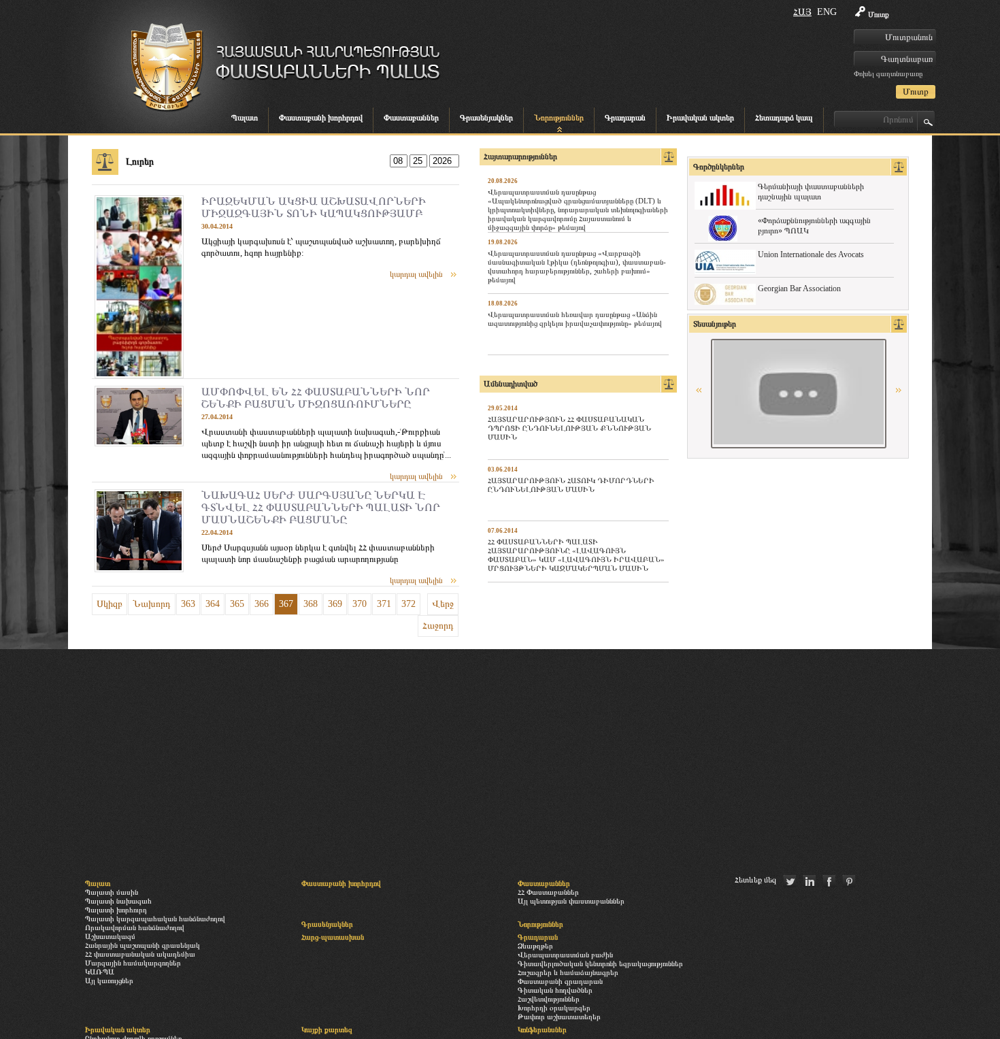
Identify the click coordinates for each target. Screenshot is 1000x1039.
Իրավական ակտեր (700, 117)
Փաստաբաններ (411, 117)
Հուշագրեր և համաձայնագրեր (568, 972)
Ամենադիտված (510, 384)
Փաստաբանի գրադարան (560, 981)
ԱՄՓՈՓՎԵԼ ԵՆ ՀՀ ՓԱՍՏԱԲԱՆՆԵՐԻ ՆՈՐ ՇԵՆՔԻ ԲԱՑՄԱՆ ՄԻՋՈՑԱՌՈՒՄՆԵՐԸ (315, 398)
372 (408, 604)
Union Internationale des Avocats (811, 254)
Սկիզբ (109, 604)
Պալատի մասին (111, 892)
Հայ (802, 12)
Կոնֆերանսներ (542, 1029)
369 (335, 604)
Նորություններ (559, 117)
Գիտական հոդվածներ (555, 990)
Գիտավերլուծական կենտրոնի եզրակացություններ (600, 963)
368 (310, 604)
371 (384, 604)
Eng (827, 12)
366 (261, 604)
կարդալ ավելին (416, 274)
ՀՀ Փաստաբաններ (548, 892)
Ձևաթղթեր (535, 946)
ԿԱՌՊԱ (99, 972)
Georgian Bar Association (799, 288)
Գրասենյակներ (486, 117)
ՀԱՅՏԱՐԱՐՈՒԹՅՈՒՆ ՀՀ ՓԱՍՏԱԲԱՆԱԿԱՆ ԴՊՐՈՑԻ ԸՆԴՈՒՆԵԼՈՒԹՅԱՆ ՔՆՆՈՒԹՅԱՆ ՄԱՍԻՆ (569, 428)
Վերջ (443, 604)
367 (286, 604)
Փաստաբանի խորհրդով (321, 117)
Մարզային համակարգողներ (133, 963)
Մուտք (878, 14)
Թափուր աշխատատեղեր (559, 1016)
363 (188, 604)
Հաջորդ (438, 626)
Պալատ (244, 117)
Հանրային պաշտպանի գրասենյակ (142, 945)
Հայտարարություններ (520, 156)
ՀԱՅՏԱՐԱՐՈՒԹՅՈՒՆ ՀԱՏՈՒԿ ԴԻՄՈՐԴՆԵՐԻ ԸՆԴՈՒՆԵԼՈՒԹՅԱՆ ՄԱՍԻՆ (571, 484)
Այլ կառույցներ (109, 980)
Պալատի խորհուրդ (116, 910)
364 (212, 604)
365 (237, 604)
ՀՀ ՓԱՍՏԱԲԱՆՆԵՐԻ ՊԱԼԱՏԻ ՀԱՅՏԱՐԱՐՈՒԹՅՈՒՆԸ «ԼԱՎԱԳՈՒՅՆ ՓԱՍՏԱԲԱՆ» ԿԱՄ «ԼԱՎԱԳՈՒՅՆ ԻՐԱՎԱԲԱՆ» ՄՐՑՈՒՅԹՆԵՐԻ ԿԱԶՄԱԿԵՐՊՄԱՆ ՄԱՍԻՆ (576, 555)
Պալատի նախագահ (118, 901)
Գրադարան (625, 117)
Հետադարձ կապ (784, 117)
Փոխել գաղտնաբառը (888, 73)
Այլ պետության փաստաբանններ (571, 901)
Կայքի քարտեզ (326, 1029)
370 (359, 604)
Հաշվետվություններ (549, 999)
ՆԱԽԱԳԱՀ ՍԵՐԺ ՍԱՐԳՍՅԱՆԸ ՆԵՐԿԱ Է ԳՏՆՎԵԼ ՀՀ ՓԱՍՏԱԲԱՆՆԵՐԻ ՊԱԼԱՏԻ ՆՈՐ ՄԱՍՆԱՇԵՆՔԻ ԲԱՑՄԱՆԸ (320, 507)
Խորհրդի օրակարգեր (554, 1008)
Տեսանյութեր (714, 324)
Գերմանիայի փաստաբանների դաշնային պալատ (811, 191)
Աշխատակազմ (110, 936)
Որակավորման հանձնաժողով (134, 927)
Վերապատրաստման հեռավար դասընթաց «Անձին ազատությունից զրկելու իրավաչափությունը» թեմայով (575, 318)
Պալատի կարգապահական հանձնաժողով (155, 918)
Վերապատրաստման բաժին (565, 955)
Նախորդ (152, 604)
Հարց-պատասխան (332, 937)
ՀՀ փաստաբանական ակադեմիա (140, 954)
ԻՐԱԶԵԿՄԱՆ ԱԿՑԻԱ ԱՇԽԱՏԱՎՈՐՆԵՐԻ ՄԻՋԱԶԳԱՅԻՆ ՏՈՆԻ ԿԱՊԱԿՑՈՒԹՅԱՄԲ (313, 207)
